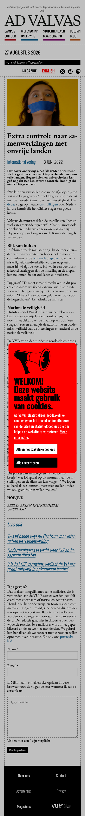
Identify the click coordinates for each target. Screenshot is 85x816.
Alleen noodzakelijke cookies (35, 449)
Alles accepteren (27, 462)
